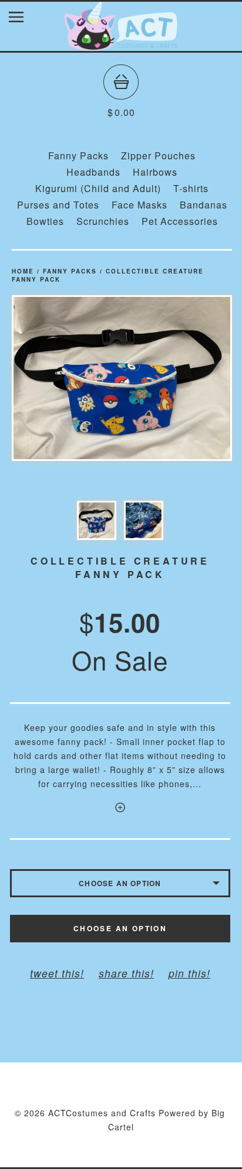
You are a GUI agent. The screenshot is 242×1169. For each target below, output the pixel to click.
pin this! (189, 973)
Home (23, 271)
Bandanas (203, 204)
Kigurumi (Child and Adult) (98, 188)
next (177, 378)
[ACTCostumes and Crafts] (121, 45)
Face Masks (139, 204)
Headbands (93, 172)
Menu (25, 20)
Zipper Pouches (158, 155)
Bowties (45, 221)
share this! (126, 973)
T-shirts (191, 188)
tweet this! (57, 973)
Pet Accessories (180, 221)
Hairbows (155, 172)
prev (67, 378)
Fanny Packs (78, 155)
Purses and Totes (58, 204)
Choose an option (120, 928)
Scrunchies (102, 221)
